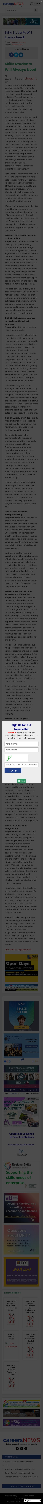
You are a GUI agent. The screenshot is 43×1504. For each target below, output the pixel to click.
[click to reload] (16, 757)
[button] (41, 2)
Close (21, 781)
